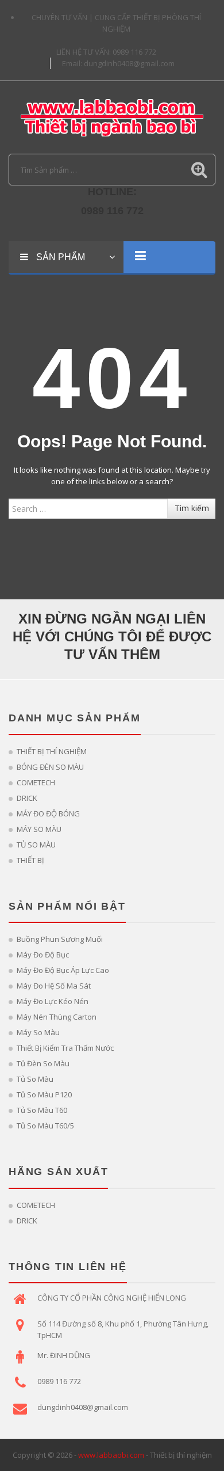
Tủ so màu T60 (42, 1110)
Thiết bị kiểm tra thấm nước (65, 1048)
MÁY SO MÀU (39, 829)
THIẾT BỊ (30, 860)
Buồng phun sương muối (60, 939)
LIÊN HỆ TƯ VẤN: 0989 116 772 (106, 52)
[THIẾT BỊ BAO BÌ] (112, 116)
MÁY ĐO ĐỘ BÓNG (48, 813)
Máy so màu (38, 1032)
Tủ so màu (35, 1079)
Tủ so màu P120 (44, 1094)
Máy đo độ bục (43, 954)
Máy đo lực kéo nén (52, 1001)
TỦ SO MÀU (36, 844)
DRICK (27, 798)
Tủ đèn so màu (43, 1063)
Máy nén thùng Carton (56, 1017)
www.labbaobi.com (111, 1455)
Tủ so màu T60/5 (45, 1125)
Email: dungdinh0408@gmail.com (118, 63)
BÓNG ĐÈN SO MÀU (50, 767)
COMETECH (36, 782)
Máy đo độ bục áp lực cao (63, 970)
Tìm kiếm (192, 508)
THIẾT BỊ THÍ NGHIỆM (52, 751)
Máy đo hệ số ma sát (54, 985)
